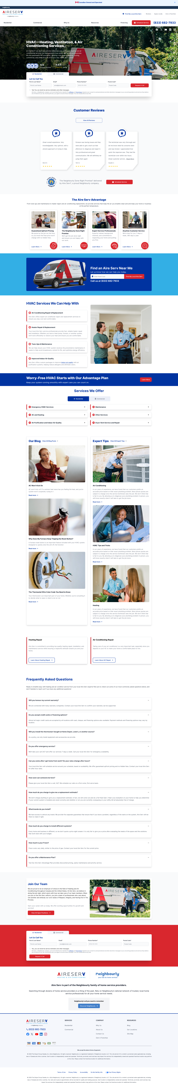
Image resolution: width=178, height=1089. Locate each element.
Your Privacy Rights (115, 1072)
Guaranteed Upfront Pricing (42, 231)
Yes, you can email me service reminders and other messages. (50, 948)
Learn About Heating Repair (40, 660)
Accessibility (84, 1072)
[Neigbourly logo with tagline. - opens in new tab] (107, 975)
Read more (32, 495)
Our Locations (132, 1029)
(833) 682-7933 (110, 281)
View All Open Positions (39, 913)
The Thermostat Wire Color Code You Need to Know (49, 592)
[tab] (131, 14)
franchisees (79, 92)
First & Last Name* (35, 82)
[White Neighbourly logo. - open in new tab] (6, 7)
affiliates (71, 92)
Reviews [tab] (148, 14)
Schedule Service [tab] (142, 23)
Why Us (98, 1025)
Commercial (59, 74)
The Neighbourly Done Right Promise (73, 232)
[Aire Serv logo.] (71, 975)
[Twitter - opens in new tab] (161, 30)
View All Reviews (89, 120)
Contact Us (100, 1034)
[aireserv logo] (42, 1023)
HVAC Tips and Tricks (101, 545)
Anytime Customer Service (134, 231)
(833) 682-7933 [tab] (164, 22)
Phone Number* (82, 82)
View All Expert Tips (117, 441)
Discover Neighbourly (87, 1006)
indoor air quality (67, 362)
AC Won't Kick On (36, 486)
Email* (55, 82)
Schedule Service (121, 182)
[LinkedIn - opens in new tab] (170, 30)
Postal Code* (112, 82)
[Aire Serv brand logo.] (13, 14)
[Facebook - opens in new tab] (157, 30)
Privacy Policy (73, 1072)
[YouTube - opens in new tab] (166, 30)
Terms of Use (61, 1072)
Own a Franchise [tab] (170, 14)
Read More (130, 159)
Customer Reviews (45, 67)
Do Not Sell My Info (96, 1072)
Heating (96, 605)
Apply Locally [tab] (158, 14)
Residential (38, 74)
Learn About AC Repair (103, 660)
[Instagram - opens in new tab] (175, 30)
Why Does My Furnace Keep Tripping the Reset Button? (51, 539)
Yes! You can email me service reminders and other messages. (50, 90)
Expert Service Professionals (104, 231)
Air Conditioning (99, 486)
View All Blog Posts (49, 441)
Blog (128, 1025)
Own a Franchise (102, 1038)
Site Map (130, 1034)
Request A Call (139, 85)
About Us (99, 1029)
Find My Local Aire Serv (134, 276)
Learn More (35, 246)
